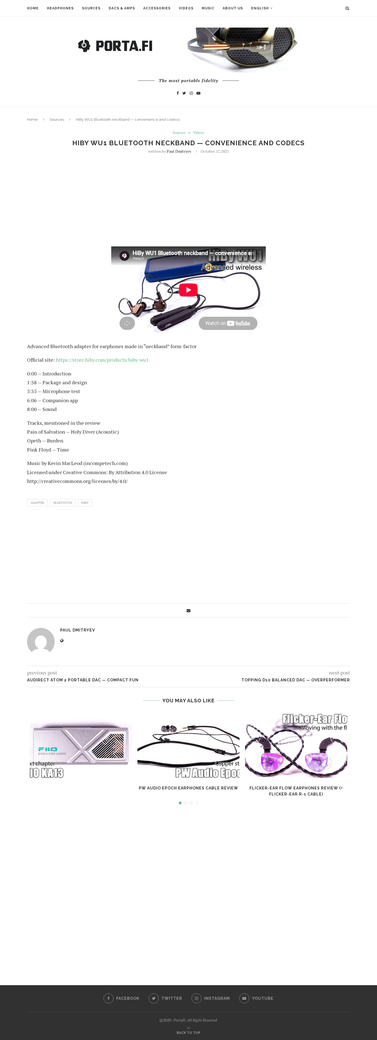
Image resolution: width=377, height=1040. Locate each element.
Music (208, 8)
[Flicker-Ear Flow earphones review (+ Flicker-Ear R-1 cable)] (296, 746)
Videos (186, 8)
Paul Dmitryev (179, 151)
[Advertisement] (188, 199)
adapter (37, 503)
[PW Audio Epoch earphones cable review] (188, 746)
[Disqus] (188, 890)
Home (33, 8)
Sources (91, 8)
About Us (233, 8)
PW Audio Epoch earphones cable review (188, 788)
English (260, 8)
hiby (85, 503)
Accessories (157, 8)
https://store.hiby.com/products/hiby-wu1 (102, 359)
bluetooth (63, 503)
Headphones (60, 8)
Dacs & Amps (122, 8)
